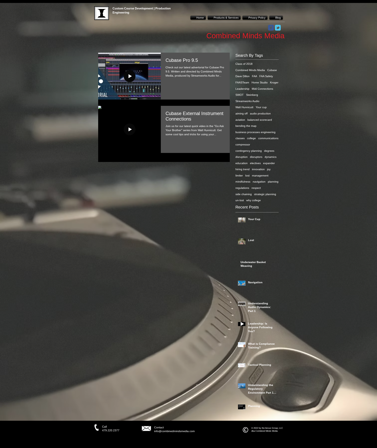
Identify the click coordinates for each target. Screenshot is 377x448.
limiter (239, 175)
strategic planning (265, 194)
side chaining (243, 194)
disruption (241, 156)
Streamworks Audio (247, 101)
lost (247, 175)
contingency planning (248, 150)
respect (256, 187)
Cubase (272, 70)
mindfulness (242, 181)
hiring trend (242, 169)
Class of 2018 (244, 63)
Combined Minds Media (250, 70)
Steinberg (252, 94)
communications (268, 138)
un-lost (239, 200)
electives (255, 163)
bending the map (245, 125)
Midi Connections (262, 88)
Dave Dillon (242, 76)
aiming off (241, 113)
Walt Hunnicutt (244, 107)
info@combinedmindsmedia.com (174, 431)
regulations (242, 187)
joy (269, 169)
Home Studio (260, 82)
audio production (260, 113)
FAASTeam (242, 82)
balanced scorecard (259, 119)
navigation (259, 181)
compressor (242, 144)
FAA (254, 76)
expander (269, 163)
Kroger (274, 82)
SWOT (239, 94)
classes (240, 138)
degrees (269, 150)
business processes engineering (255, 132)
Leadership (242, 88)
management (260, 175)
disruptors (256, 156)
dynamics (270, 156)
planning (273, 181)
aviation (240, 119)
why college (253, 200)
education (241, 163)
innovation (258, 169)
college (251, 138)
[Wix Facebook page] (271, 28)
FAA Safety (266, 76)
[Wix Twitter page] (278, 28)
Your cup (261, 107)
